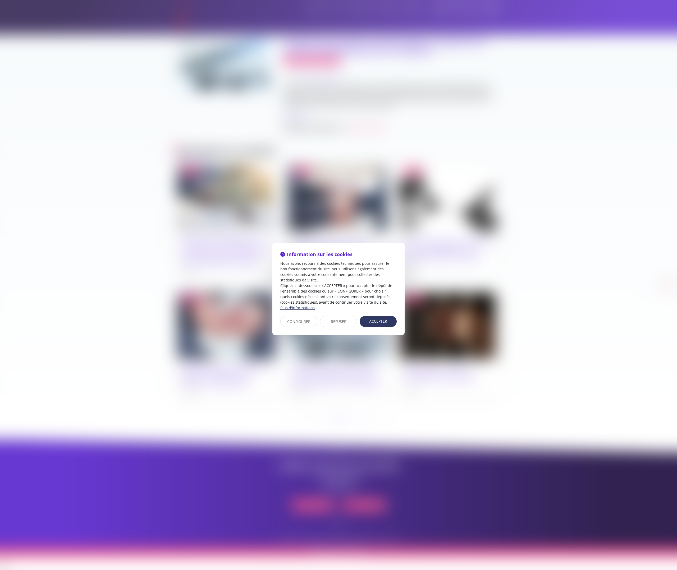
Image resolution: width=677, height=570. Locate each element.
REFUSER (338, 321)
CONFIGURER (298, 321)
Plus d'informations (297, 307)
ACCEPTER (378, 321)
